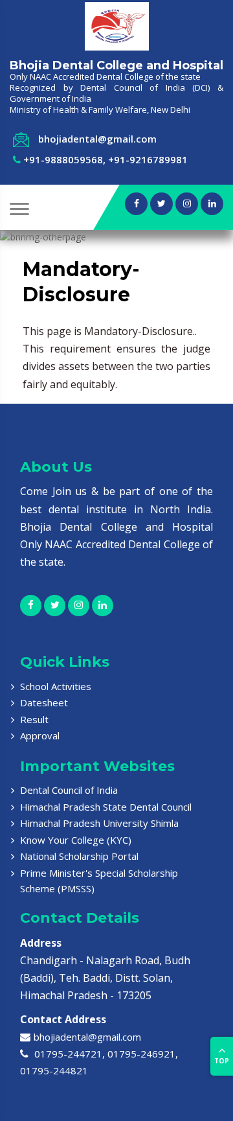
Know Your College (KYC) (75, 839)
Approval (40, 735)
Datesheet (44, 702)
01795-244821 (54, 1070)
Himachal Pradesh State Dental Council (106, 806)
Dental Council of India (69, 789)
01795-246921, (142, 1053)
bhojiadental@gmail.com (87, 1036)
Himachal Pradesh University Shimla (99, 822)
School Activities (55, 686)
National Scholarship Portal (79, 855)
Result (34, 719)
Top (221, 1060)
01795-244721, (68, 1053)
